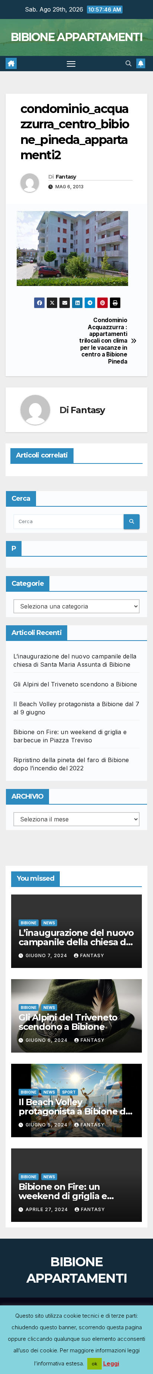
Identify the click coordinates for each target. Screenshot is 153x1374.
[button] (128, 63)
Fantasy (66, 176)
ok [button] (94, 1364)
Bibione (28, 923)
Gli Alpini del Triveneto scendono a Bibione (75, 684)
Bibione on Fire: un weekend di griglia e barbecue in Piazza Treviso (76, 1196)
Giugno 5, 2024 (47, 1125)
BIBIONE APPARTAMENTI (76, 37)
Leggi (111, 1363)
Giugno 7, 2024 (47, 955)
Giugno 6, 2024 (47, 1040)
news (49, 923)
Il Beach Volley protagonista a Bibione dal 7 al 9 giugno (76, 1111)
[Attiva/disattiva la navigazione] (71, 64)
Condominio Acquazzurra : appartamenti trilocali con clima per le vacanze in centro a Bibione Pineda (103, 341)
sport (69, 1092)
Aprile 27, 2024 (47, 1209)
